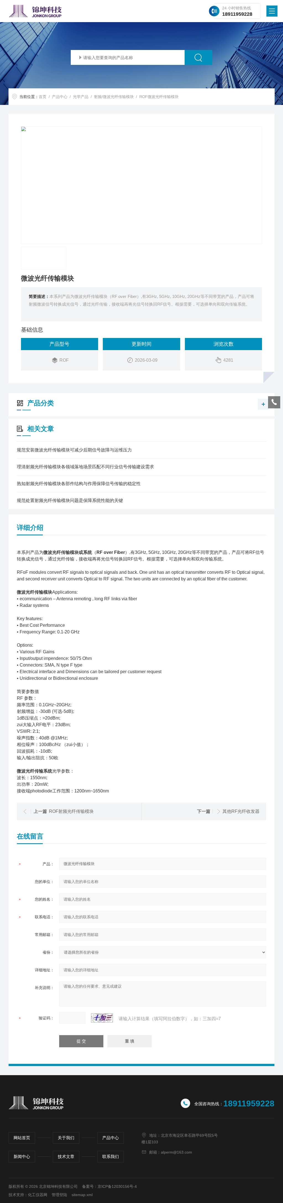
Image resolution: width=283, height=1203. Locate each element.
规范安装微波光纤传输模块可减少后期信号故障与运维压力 (74, 450)
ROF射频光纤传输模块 (71, 811)
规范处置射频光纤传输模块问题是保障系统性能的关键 (70, 500)
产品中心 (59, 96)
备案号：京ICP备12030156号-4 (109, 1186)
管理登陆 (59, 1195)
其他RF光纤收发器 (241, 811)
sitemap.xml (82, 1195)
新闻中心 (22, 1156)
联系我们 (110, 1156)
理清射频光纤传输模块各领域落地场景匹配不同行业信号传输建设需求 (85, 466)
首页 (42, 96)
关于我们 (66, 1137)
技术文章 (66, 1156)
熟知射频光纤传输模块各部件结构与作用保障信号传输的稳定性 (79, 483)
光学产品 (80, 96)
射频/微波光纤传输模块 (114, 96)
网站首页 (22, 1137)
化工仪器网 (37, 1195)
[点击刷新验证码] (102, 1018)
